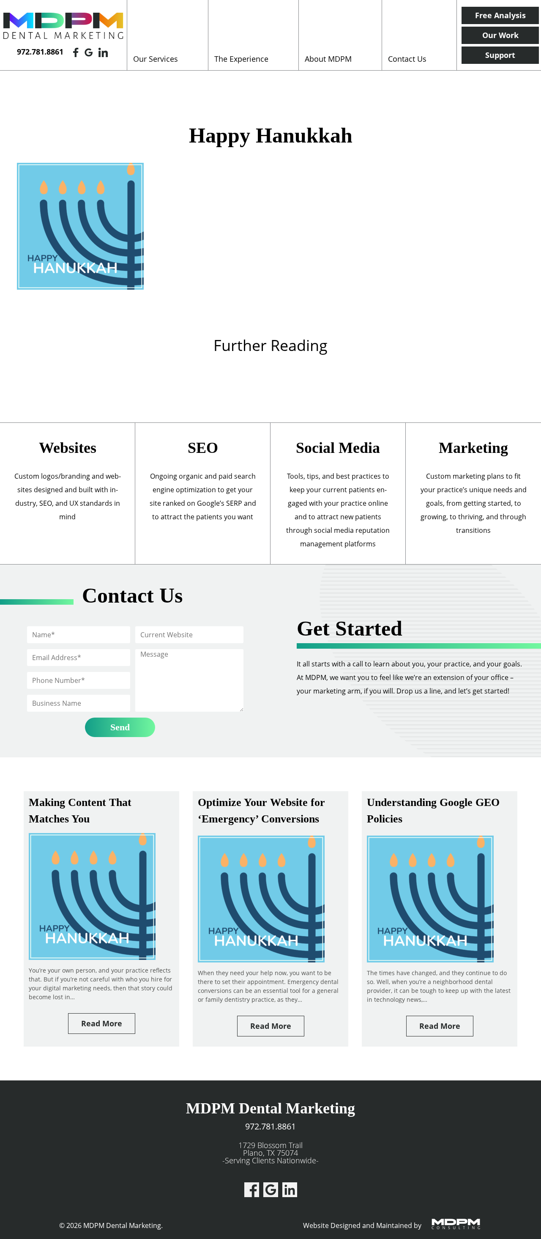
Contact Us (407, 59)
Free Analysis (500, 15)
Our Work (500, 35)
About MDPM (328, 59)
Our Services (155, 59)
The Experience (241, 59)
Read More (101, 1023)
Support (500, 55)
